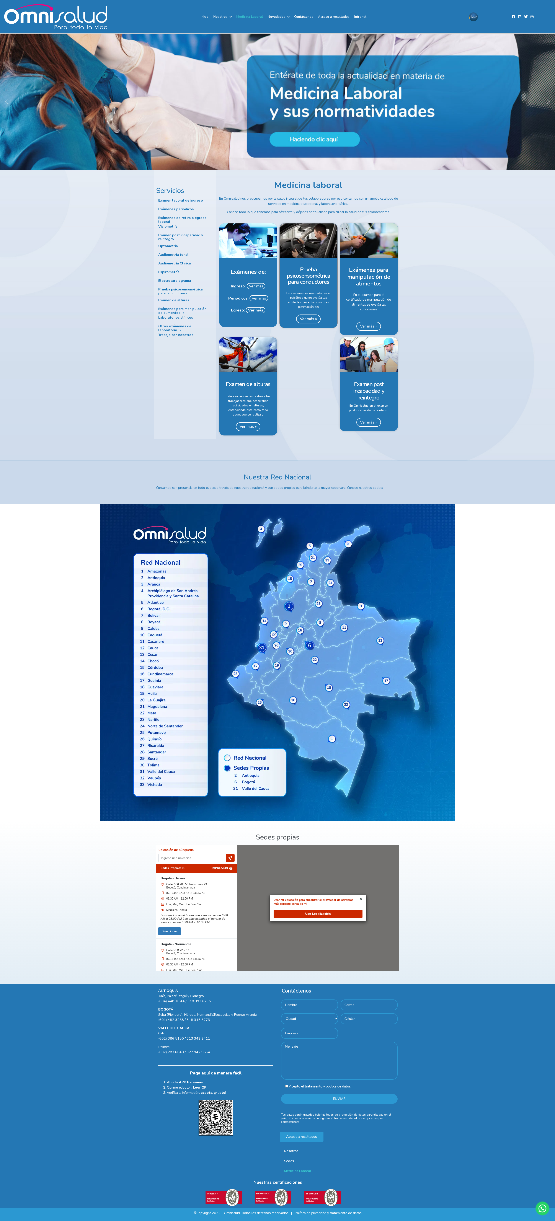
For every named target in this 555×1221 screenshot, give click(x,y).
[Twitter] (526, 17)
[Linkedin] (519, 17)
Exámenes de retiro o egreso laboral (182, 220)
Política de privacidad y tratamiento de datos (328, 1213)
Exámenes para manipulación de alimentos (182, 311)
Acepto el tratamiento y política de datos (320, 1086)
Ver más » (308, 318)
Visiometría (168, 227)
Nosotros (220, 17)
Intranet (360, 17)
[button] (277, 102)
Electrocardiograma (174, 281)
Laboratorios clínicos (175, 318)
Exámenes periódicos (176, 209)
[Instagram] (532, 17)
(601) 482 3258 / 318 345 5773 (185, 893)
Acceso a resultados (333, 17)
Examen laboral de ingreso (180, 201)
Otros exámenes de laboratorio (174, 328)
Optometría (168, 246)
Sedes (289, 1161)
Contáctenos (303, 17)
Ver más (256, 286)
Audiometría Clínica (174, 263)
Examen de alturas (173, 300)
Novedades (276, 17)
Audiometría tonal (173, 255)
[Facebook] (513, 17)
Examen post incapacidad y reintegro (180, 237)
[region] (277, 102)
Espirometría (169, 272)
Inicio (205, 17)
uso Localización (318, 913)
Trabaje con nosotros (175, 335)
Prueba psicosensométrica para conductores (180, 291)
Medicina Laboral (249, 17)
